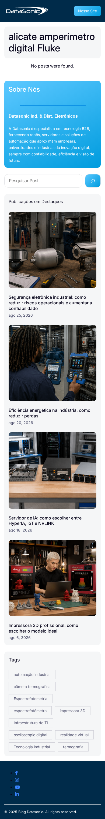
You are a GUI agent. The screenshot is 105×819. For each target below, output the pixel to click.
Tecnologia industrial (32, 747)
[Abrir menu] (64, 11)
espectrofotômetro (30, 710)
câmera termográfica (32, 686)
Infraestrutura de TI (31, 722)
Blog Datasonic (30, 812)
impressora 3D (72, 710)
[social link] (16, 773)
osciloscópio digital (30, 734)
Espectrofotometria (30, 698)
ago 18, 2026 (20, 530)
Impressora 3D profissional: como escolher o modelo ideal (43, 628)
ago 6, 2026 (20, 637)
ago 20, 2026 (21, 422)
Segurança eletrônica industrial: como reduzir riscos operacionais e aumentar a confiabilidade (50, 302)
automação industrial (32, 674)
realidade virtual (74, 734)
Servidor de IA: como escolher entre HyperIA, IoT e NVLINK (45, 520)
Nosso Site (87, 11)
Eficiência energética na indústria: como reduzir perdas (49, 412)
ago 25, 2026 (21, 315)
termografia (73, 747)
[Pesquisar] (93, 181)
